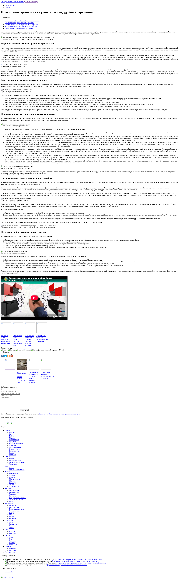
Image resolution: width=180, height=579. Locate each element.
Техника (8, 488)
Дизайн (7, 7)
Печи (11, 501)
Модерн (12, 438)
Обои (11, 539)
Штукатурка (13, 544)
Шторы (11, 516)
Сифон (11, 528)
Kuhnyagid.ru (9, 5)
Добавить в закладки (31, 2)
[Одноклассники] (8, 356)
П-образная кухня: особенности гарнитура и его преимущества (74, 561)
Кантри (11, 434)
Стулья (11, 485)
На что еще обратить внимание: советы (19, 28)
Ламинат (12, 531)
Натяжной (12, 548)
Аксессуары (9, 503)
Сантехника (9, 520)
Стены (7, 535)
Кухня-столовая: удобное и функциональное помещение (67, 565)
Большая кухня (14, 449)
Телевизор (12, 494)
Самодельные (14, 511)
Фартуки (12, 537)
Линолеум (12, 533)
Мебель (7, 471)
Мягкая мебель (14, 479)
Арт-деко (12, 441)
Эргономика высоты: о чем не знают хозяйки (21, 26)
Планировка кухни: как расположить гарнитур (21, 24)
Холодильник (14, 490)
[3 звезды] (20, 350)
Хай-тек (12, 436)
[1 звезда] (4, 350)
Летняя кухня (10, 552)
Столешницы (14, 486)
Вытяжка (12, 496)
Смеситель (13, 524)
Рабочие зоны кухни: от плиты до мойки (19, 23)
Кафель (11, 458)
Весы (11, 515)
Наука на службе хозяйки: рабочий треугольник (22, 21)
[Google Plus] (11, 356)
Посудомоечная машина (17, 498)
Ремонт (7, 456)
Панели (12, 543)
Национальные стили (16, 443)
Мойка (11, 522)
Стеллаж (12, 475)
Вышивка (12, 505)
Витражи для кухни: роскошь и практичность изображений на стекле (81, 563)
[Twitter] (5, 356)
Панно (11, 453)
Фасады (12, 477)
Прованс (12, 432)
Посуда (11, 513)
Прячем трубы (14, 451)
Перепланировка (15, 460)
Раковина (12, 526)
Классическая (14, 440)
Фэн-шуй (12, 445)
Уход (6, 466)
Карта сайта (9, 572)
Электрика (13, 464)
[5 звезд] (34, 350)
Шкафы (12, 481)
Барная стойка (14, 473)
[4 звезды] (27, 350)
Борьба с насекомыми (16, 470)
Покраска (12, 541)
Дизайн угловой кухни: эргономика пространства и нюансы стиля (78, 559)
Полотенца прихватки (17, 509)
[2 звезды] (12, 350)
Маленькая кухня (15, 447)
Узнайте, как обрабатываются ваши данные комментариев (60, 414)
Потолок (8, 546)
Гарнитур (12, 483)
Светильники (14, 507)
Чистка (11, 468)
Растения (12, 518)
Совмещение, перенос (17, 462)
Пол (6, 530)
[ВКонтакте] (2, 356)
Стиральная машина (16, 500)
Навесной (12, 550)
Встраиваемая (14, 492)
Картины (12, 455)
